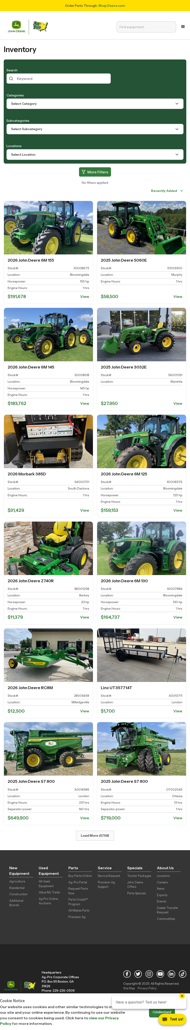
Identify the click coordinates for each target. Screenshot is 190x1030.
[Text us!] (172, 1020)
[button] (183, 27)
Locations (14, 146)
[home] (29, 26)
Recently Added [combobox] (164, 191)
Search (11, 70)
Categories (15, 95)
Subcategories (17, 120)
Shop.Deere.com (111, 5)
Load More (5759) (95, 835)
